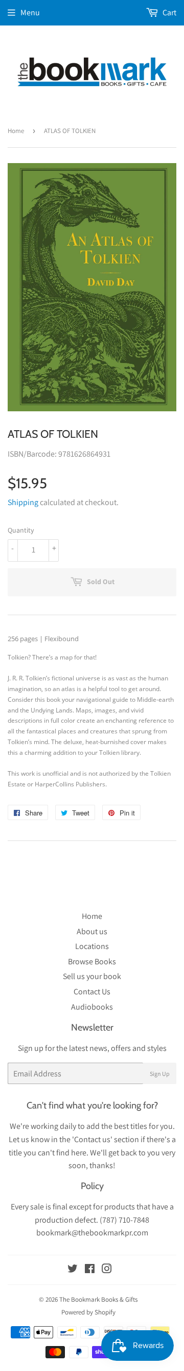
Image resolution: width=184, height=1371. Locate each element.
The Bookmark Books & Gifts (98, 1299)
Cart (168, 12)
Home (16, 130)
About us (92, 931)
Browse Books (92, 961)
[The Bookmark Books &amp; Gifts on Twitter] (72, 1269)
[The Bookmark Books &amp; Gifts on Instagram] (107, 1269)
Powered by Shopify (88, 1312)
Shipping (23, 502)
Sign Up (160, 1073)
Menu (30, 12)
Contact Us (92, 991)
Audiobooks (92, 1006)
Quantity (21, 530)
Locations (92, 946)
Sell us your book (92, 976)
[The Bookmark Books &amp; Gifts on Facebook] (89, 1269)
